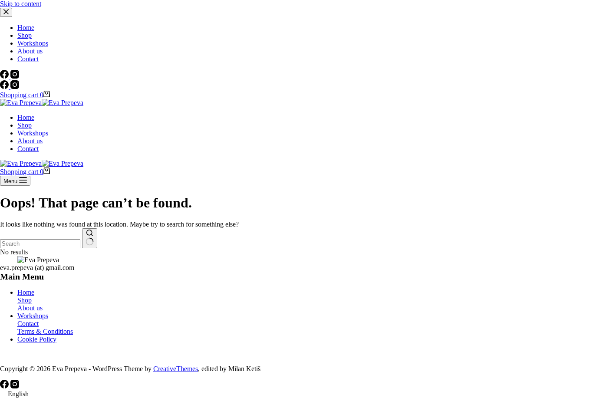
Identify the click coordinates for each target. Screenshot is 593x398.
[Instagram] (14, 86)
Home (25, 117)
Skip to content (20, 3)
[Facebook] (5, 86)
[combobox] (40, 243)
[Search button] (89, 238)
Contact (28, 148)
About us (30, 141)
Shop (24, 125)
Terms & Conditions (45, 331)
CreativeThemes (175, 368)
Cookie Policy (36, 339)
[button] (296, 394)
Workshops (32, 133)
